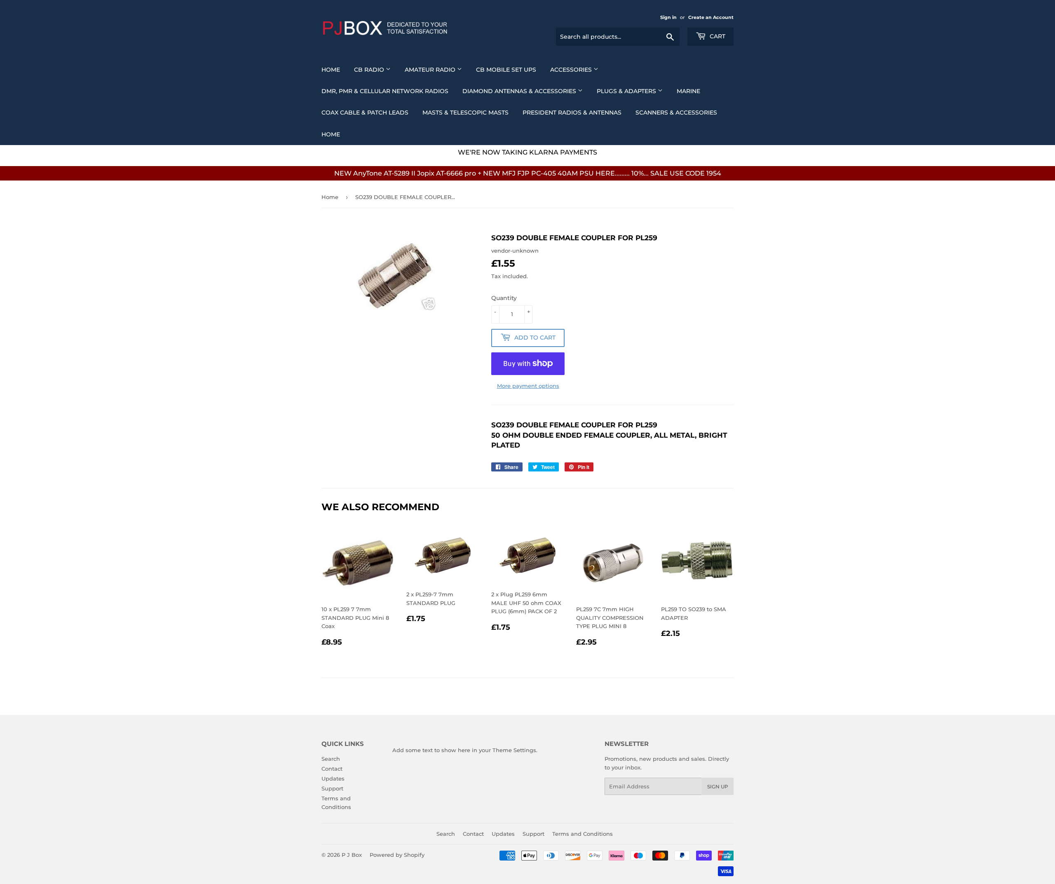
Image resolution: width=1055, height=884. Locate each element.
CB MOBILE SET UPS (506, 69)
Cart (716, 36)
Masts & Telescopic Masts (465, 112)
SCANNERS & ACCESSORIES (676, 112)
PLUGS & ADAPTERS (627, 91)
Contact (331, 768)
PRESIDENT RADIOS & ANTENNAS (572, 112)
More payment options (528, 385)
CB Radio (370, 69)
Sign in (668, 17)
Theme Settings (514, 750)
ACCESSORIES (571, 69)
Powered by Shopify (397, 854)
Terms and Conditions (582, 833)
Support (332, 788)
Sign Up (717, 786)
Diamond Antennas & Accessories (520, 91)
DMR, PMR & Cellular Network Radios (384, 91)
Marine (688, 91)
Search (330, 758)
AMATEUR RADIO (431, 69)
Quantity (504, 298)
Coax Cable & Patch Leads (364, 112)
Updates (333, 778)
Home (330, 69)
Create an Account (711, 17)
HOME (330, 134)
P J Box (352, 854)
